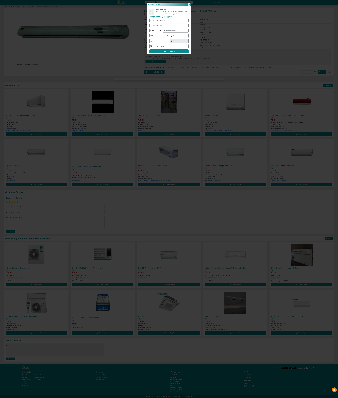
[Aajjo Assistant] (334, 389)
